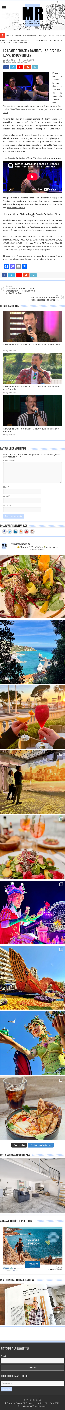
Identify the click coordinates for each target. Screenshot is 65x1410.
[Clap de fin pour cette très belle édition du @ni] (32, 912)
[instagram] (39, 1399)
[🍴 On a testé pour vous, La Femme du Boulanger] (32, 586)
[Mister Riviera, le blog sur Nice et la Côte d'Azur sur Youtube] (26, 531)
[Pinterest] (30, 1399)
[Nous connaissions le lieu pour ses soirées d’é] (32, 847)
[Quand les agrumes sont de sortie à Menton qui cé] (32, 978)
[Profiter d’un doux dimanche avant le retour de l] (32, 1108)
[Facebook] (25, 1399)
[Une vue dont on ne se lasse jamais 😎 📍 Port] (32, 652)
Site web (7, 505)
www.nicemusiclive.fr (16, 208)
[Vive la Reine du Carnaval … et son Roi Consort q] (32, 1043)
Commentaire (9, 460)
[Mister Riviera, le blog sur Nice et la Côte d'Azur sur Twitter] (9, 531)
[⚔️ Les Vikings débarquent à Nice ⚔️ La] (32, 782)
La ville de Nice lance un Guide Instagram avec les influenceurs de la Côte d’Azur (20, 289)
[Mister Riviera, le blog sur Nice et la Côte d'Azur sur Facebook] (4, 531)
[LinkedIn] (33, 1399)
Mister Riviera (11, 60)
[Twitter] (27, 1399)
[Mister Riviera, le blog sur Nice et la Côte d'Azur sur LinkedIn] (15, 531)
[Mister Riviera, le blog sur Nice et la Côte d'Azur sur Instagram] (32, 531)
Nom (6, 487)
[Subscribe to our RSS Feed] (21, 531)
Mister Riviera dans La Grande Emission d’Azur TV (34, 259)
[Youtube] (36, 1399)
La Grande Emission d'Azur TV (21, 40)
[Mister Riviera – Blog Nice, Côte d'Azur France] (32, 14)
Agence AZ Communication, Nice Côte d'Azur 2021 (37, 1403)
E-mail (6, 496)
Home (2, 40)
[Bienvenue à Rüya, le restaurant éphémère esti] (32, 717)
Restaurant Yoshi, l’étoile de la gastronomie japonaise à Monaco (43, 297)
